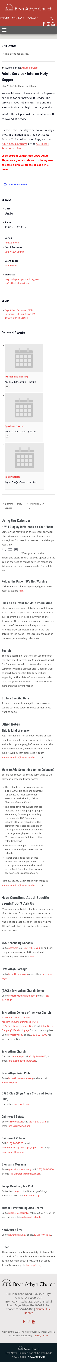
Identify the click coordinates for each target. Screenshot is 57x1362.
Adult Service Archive (14, 144)
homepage (18, 1056)
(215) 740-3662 (42, 1234)
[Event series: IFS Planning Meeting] (7, 387)
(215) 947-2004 (37, 1121)
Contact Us (43, 1309)
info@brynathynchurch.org (22, 1060)
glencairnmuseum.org (19, 1169)
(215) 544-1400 (37, 1056)
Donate (32, 18)
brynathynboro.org (18, 974)
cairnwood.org (15, 1121)
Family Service (13, 476)
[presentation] (24, 358)
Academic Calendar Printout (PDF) (20, 1021)
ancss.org (13, 947)
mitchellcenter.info (18, 1212)
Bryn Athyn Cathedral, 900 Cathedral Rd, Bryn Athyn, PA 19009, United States (20, 314)
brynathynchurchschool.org (22, 995)
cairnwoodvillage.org (13, 1151)
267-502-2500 (32, 947)
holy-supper (11, 265)
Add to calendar (18, 184)
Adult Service (12, 242)
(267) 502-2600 (45, 1169)
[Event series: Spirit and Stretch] (7, 436)
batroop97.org (33, 1265)
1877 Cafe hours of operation (17, 1026)
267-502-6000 (39, 1034)
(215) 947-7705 (14, 1143)
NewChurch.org (36, 1357)
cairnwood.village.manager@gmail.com (22, 1147)
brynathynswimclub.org (20, 1078)
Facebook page (10, 1082)
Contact (18, 18)
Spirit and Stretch (14, 426)
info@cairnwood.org (19, 1125)
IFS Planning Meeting (16, 376)
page (16, 1191)
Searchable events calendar (16, 1017)
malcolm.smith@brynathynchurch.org (22, 757)
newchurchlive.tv (17, 1234)
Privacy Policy (41, 1335)
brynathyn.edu (15, 1034)
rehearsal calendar (32, 1217)
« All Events (9, 46)
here (21, 590)
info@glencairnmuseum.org (25, 1173)
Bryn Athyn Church (14, 251)
